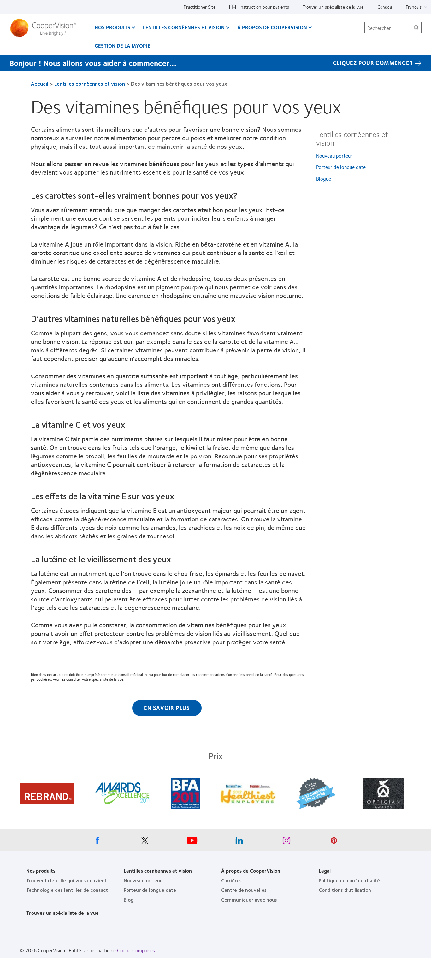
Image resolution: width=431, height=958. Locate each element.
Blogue (323, 179)
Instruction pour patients (264, 6)
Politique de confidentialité (349, 880)
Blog (128, 899)
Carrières (231, 880)
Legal (325, 870)
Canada (384, 6)
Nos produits (112, 27)
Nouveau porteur (334, 156)
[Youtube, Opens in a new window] (192, 842)
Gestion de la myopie (123, 45)
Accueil (39, 83)
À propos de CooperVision (272, 27)
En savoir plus (167, 707)
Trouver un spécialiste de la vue (333, 6)
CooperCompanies (136, 950)
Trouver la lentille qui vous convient (66, 880)
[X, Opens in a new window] (144, 842)
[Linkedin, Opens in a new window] (239, 842)
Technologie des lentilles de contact (67, 890)
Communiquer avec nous (249, 899)
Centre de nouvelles (244, 890)
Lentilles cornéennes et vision (184, 27)
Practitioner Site (200, 6)
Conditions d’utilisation (345, 890)
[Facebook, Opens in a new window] (97, 842)
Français (414, 6)
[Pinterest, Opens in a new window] (334, 842)
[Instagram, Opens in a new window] (286, 842)
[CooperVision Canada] (45, 27)
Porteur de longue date (341, 167)
